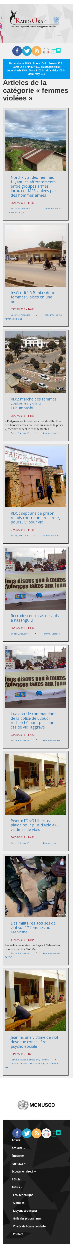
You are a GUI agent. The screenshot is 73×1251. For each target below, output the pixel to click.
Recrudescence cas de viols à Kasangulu (35, 618)
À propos (19, 1203)
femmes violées (52, 208)
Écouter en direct (23, 1171)
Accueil (16, 1140)
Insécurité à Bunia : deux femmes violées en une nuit (33, 297)
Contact (18, 1234)
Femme (44, 1059)
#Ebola (16, 1179)
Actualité (25, 208)
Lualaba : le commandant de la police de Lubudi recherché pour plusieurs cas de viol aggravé (33, 720)
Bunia (59, 314)
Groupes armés (13, 212)
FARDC (8, 957)
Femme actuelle (19, 1059)
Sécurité (15, 208)
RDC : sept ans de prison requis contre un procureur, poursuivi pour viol (35, 518)
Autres (16, 1187)
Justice (14, 535)
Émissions (34, 1059)
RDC (25, 212)
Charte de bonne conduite (29, 1226)
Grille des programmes (27, 1218)
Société (15, 433)
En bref (14, 633)
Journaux (18, 1163)
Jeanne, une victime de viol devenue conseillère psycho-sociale (34, 1042)
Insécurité (49, 314)
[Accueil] (34, 19)
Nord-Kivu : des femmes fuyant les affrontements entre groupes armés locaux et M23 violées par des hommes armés (33, 186)
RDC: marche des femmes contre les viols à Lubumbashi (34, 403)
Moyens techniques (25, 1210)
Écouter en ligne (23, 1195)
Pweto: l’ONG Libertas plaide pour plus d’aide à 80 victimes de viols (35, 825)
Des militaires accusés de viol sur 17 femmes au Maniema (33, 927)
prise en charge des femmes (44, 1063)
